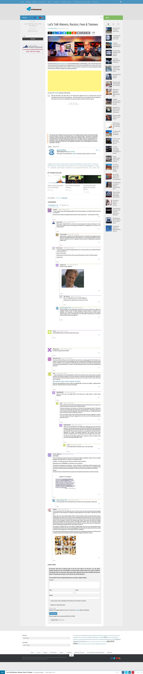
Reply (54, 219)
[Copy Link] (83, 33)
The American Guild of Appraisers (86, 165)
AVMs (94, 637)
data (76, 635)
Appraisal (58, 164)
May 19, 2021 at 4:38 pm (72, 264)
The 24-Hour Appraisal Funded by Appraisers (116, 60)
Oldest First (64, 198)
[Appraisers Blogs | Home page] (33, 9)
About (49, 2)
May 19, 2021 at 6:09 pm (77, 307)
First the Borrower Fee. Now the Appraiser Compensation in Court (117, 186)
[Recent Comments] (113, 24)
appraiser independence (85, 639)
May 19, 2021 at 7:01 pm (62, 373)
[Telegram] (64, 33)
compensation (80, 635)
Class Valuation (82, 643)
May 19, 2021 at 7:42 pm (70, 392)
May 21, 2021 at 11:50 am (63, 509)
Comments (54, 205)
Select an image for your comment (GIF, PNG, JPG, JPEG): (62, 616)
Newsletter (95, 2)
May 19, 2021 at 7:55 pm (69, 403)
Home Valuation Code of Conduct (65, 165)
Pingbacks (64, 205)
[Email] (78, 33)
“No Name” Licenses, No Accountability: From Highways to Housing (117, 150)
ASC (92, 637)
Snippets (34, 2)
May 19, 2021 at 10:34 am (64, 209)
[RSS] (42, 17)
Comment (51, 580)
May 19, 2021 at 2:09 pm (69, 248)
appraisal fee (95, 641)
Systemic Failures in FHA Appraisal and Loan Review (116, 83)
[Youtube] (40, 17)
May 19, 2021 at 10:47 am (66, 349)
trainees (94, 167)
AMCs (90, 637)
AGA (54, 164)
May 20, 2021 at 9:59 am (76, 296)
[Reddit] (74, 33)
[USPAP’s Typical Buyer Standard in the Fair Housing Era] (56, 179)
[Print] (88, 33)
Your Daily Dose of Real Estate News (81, 2)
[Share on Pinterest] (133, 672)
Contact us (56, 2)
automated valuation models (91, 643)
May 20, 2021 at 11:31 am (68, 454)
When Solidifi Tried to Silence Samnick (117, 76)
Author (49, 146)
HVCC (75, 165)
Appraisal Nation (103, 643)
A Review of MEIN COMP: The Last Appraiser (116, 117)
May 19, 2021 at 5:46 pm (67, 358)
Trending (28, 2)
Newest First (59, 198)
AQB (76, 637)
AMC (105, 637)
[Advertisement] (93, 9)
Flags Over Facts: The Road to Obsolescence (116, 30)
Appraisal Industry (61, 167)
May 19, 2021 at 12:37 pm (73, 234)
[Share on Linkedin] (129, 672)
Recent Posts (56, 146)
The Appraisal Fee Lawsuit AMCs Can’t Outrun (116, 37)
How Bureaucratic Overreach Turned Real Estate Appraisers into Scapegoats (117, 211)
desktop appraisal (98, 637)
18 (102, 17)
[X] (50, 33)
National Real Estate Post (61, 63)
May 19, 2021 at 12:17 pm (69, 222)
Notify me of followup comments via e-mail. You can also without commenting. (69, 610)
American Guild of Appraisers (83, 637)
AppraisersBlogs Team (65, 307)
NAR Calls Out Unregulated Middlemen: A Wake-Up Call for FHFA (116, 93)
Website (51, 595)
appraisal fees (53, 167)
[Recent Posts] (118, 24)
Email (77, 590)
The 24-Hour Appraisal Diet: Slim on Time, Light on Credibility (116, 168)
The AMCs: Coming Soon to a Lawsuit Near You (117, 45)
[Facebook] (59, 33)
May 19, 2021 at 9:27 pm (77, 425)
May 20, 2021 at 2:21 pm (74, 500)
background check (89, 641)
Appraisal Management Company (108, 639)
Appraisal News (65, 164)
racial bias (56, 93)
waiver (98, 167)
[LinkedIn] (54, 33)
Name (50, 590)
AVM (103, 637)
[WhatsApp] (69, 33)
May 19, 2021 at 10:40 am (62, 331)
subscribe (77, 610)
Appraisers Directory (66, 2)
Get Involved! (42, 2)
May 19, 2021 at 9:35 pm (76, 444)
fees (73, 167)
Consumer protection (102, 641)
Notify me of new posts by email (58, 605)
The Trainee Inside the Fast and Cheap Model (116, 133)
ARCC (98, 643)
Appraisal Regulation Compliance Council (103, 635)
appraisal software (110, 637)
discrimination (93, 639)
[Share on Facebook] (123, 672)
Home (22, 2)
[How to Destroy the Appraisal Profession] (74, 179)
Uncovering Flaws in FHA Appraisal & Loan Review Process (89, 187)
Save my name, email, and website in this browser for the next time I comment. (68, 600)
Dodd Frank (98, 639)
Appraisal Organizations (76, 164)
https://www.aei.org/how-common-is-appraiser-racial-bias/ (66, 381)
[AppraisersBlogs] (52, 154)
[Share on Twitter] (126, 672)
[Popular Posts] (108, 24)
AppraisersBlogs (53, 28)
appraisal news (68, 167)
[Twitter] (99, 150)
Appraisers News (87, 164)
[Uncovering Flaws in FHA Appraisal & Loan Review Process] (92, 179)
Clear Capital (92, 635)
